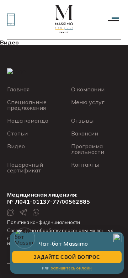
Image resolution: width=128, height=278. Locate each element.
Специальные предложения (27, 104)
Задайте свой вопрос (66, 257)
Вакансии (84, 133)
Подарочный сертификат (25, 167)
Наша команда (27, 120)
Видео (9, 42)
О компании (88, 89)
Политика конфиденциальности (43, 222)
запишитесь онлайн (71, 268)
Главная (18, 89)
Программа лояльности (87, 149)
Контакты (85, 164)
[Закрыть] (117, 238)
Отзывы (82, 120)
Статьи (17, 133)
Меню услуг (88, 102)
